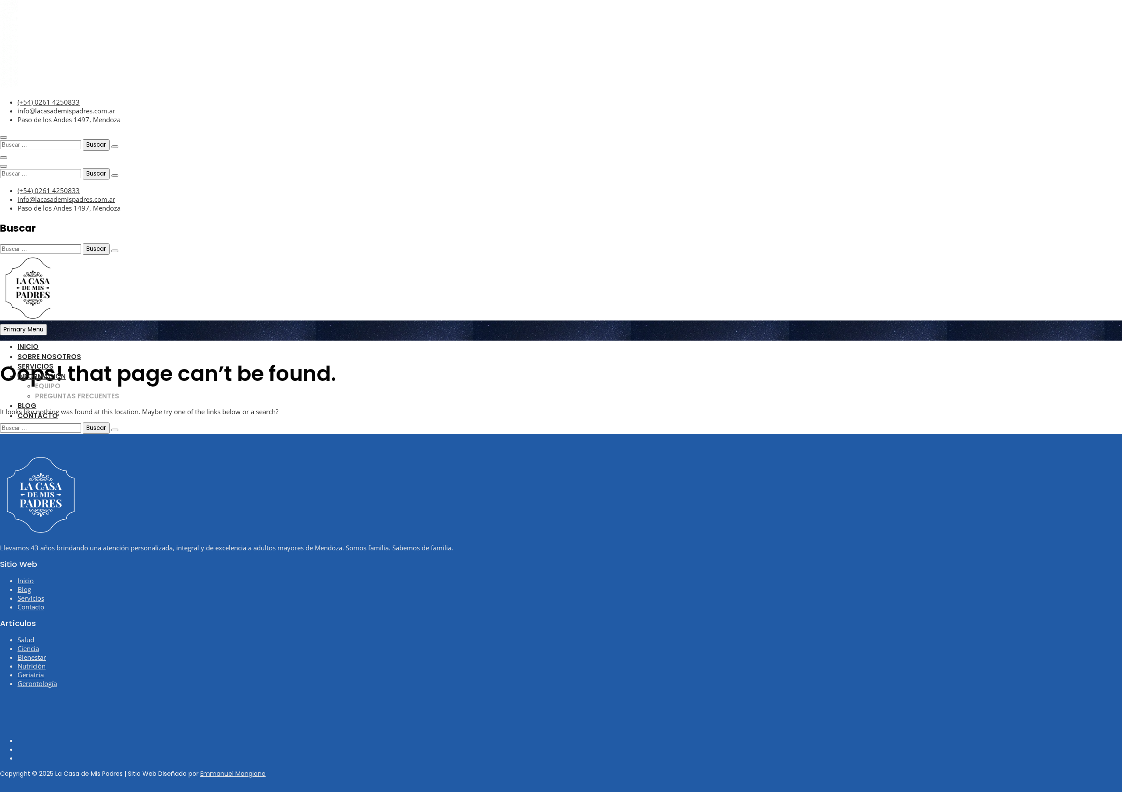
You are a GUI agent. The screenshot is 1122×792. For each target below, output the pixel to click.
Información (42, 376)
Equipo (47, 386)
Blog (27, 405)
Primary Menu (23, 329)
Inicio (28, 346)
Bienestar (32, 657)
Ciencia (28, 648)
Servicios (35, 366)
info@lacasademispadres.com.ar (66, 110)
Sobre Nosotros (49, 356)
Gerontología (37, 683)
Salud (26, 639)
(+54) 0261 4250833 (49, 102)
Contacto (38, 415)
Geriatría (31, 674)
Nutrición (32, 666)
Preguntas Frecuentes (77, 396)
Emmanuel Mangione (233, 773)
